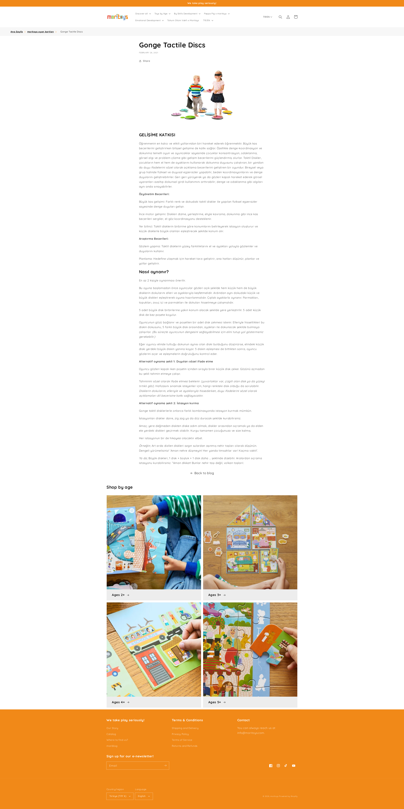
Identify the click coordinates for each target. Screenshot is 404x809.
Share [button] (146, 60)
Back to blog (204, 473)
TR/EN (266, 17)
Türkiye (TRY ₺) (117, 796)
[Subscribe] (165, 765)
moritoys (274, 796)
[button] (142, 13)
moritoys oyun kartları (40, 31)
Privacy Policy (180, 734)
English (142, 796)
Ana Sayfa (17, 31)
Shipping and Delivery (185, 728)
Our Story (112, 728)
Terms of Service (182, 739)
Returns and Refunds (184, 745)
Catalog (111, 734)
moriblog (112, 745)
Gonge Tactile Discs (71, 31)
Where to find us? (117, 739)
